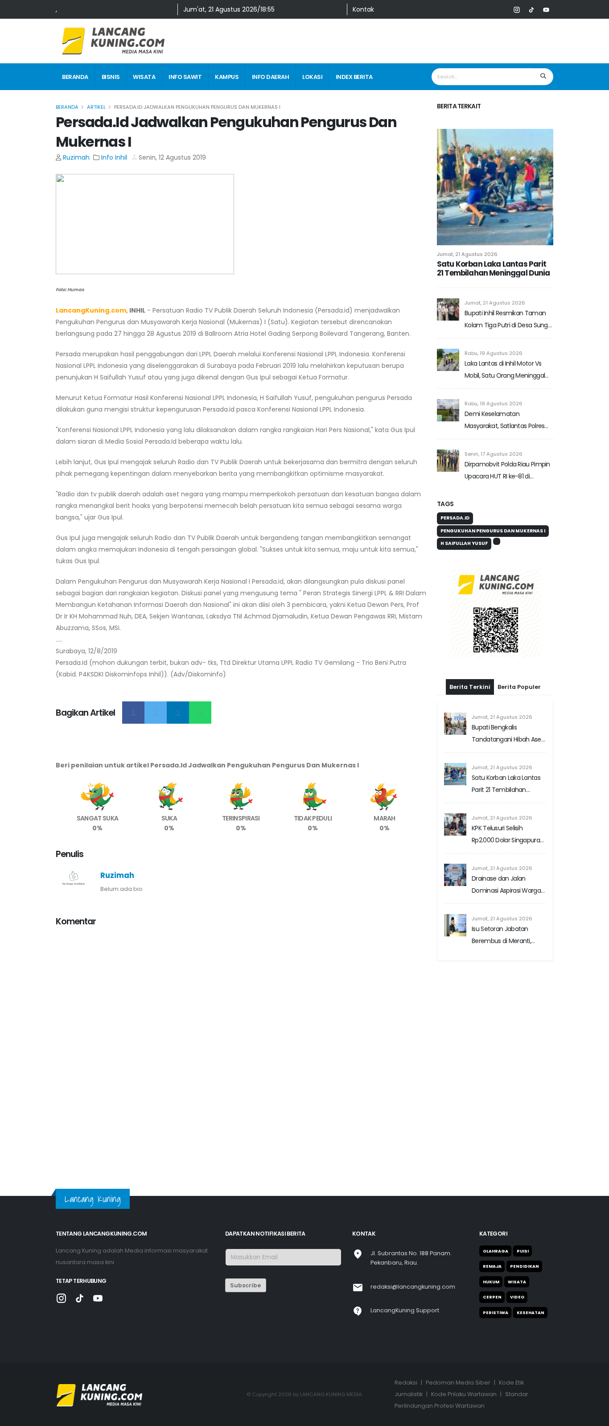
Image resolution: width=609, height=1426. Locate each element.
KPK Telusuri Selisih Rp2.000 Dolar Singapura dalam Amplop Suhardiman (506, 890)
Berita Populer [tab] (519, 742)
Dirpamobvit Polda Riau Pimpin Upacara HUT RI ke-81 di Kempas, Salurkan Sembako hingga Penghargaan (507, 471)
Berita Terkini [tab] (469, 742)
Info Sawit (185, 77)
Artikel (96, 107)
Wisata (144, 77)
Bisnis (111, 77)
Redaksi (406, 1382)
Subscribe (245, 1285)
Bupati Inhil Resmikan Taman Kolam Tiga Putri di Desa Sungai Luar (508, 320)
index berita (354, 77)
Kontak (363, 9)
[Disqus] (241, 1046)
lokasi (312, 77)
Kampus (227, 77)
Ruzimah (76, 157)
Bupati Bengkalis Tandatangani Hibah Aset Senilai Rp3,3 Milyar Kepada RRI (509, 789)
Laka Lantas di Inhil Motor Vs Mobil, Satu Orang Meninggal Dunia (505, 370)
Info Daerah (270, 77)
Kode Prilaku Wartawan (464, 1394)
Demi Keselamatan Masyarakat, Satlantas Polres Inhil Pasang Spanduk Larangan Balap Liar (508, 420)
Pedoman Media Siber (458, 1382)
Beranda (75, 77)
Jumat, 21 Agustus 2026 (467, 254)
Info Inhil (114, 157)
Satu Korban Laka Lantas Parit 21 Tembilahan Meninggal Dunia (493, 268)
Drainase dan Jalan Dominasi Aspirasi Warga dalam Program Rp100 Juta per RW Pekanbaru (506, 940)
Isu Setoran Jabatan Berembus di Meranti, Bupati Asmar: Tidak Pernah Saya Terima (501, 991)
